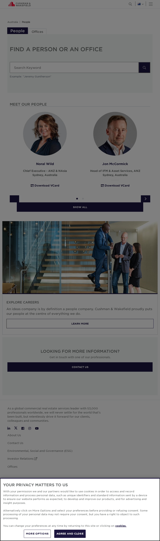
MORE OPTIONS (37, 533)
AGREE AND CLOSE (70, 533)
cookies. (120, 525)
